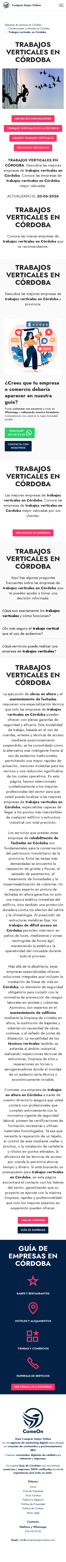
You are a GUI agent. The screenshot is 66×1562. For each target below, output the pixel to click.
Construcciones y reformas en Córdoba (28, 28)
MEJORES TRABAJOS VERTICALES (33, 138)
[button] (33, 613)
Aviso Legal (33, 1513)
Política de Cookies (33, 1508)
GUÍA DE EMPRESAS (33, 1230)
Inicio (33, 1487)
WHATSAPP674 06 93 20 (16, 432)
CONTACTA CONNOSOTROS (18, 446)
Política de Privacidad (33, 1504)
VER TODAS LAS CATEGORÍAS (33, 1387)
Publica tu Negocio (33, 1499)
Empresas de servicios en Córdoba (23, 25)
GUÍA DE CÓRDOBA (33, 1220)
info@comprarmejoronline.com (37, 1540)
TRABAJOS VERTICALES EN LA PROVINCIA (33, 128)
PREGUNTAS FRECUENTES (33, 147)
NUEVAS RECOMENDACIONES (33, 118)
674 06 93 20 (33, 1531)
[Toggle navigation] (61, 5)
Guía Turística (33, 1495)
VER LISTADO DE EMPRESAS (33, 533)
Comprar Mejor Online (26, 5)
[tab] (33, 613)
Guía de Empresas (33, 1491)
